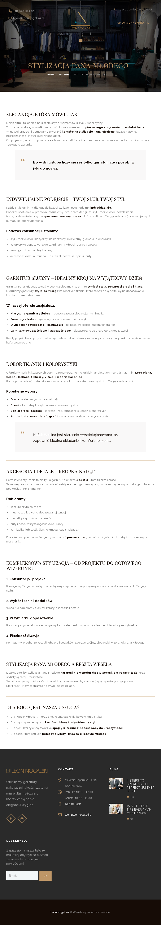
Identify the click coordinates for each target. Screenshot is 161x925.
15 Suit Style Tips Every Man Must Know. (139, 809)
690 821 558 (73, 804)
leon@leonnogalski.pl (78, 814)
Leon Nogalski (60, 912)
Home (51, 74)
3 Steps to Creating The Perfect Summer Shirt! (141, 786)
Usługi (64, 74)
